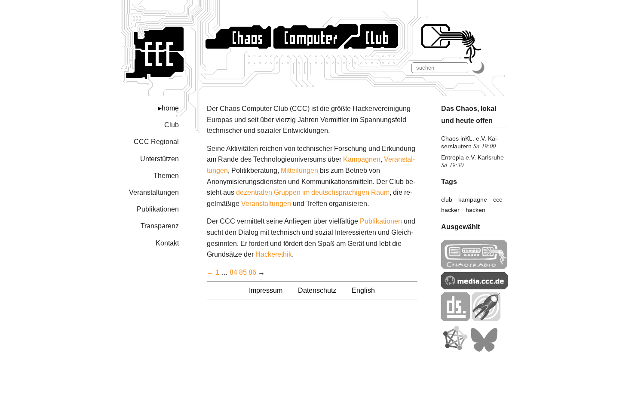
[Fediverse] (455, 349)
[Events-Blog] (486, 318)
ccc (497, 199)
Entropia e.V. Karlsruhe (472, 157)
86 (252, 272)
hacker (450, 209)
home (170, 108)
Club (171, 125)
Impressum (265, 290)
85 (243, 272)
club (446, 199)
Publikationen (158, 209)
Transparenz (160, 226)
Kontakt (167, 243)
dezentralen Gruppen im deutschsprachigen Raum (313, 192)
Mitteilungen (299, 170)
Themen (166, 175)
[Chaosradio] (474, 266)
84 (233, 272)
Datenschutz (317, 290)
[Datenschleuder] (455, 318)
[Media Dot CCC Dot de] (474, 287)
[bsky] (484, 349)
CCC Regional (156, 141)
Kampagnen (361, 159)
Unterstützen (159, 159)
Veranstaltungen (154, 192)
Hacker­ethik (273, 254)
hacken (475, 209)
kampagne (472, 199)
